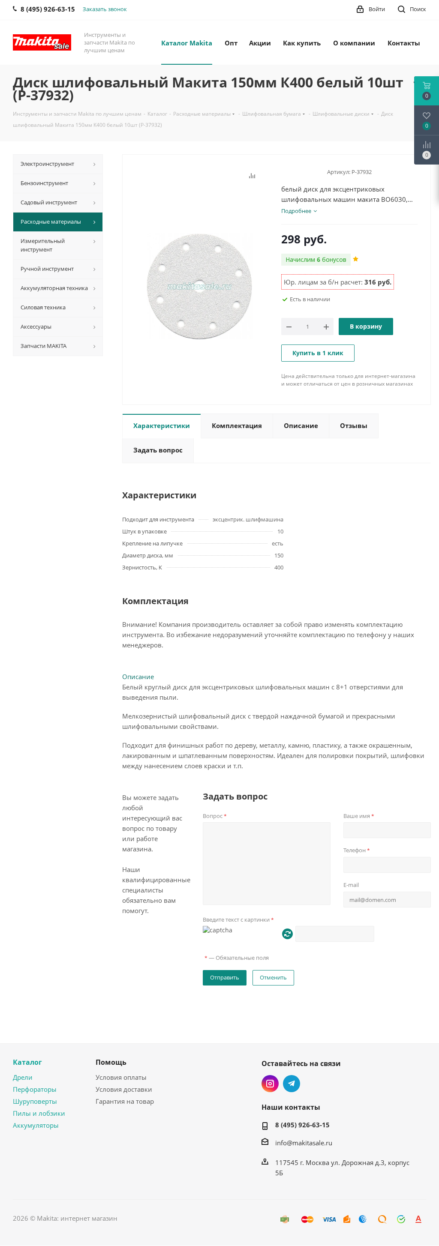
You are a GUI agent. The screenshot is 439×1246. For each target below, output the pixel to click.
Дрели (23, 1077)
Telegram (291, 1083)
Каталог (27, 1062)
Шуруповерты (35, 1101)
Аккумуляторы (36, 1125)
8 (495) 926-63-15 (302, 1124)
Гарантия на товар (125, 1101)
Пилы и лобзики (39, 1113)
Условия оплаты (121, 1077)
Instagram (270, 1083)
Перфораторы (35, 1089)
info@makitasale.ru (303, 1142)
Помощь (111, 1062)
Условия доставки (124, 1089)
